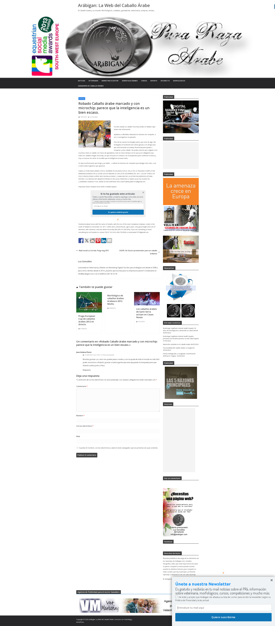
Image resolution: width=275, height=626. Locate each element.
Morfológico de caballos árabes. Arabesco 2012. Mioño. (115, 299)
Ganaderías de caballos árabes (91, 86)
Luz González (94, 117)
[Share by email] (109, 240)
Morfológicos (179, 81)
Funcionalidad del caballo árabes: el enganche (179, 348)
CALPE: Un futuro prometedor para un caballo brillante (138, 252)
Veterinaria (93, 81)
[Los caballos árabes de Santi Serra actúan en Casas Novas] (147, 293)
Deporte (153, 81)
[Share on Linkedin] (103, 240)
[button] (117, 194)
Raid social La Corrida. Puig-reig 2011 (94, 250)
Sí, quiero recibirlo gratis (118, 212)
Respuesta (87, 370)
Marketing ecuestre (110, 81)
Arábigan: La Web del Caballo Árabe (114, 5)
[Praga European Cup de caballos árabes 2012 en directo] (89, 293)
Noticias (81, 81)
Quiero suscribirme (223, 617)
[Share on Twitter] (86, 240)
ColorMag (127, 619)
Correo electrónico (84, 426)
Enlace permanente (108, 355)
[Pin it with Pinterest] (98, 240)
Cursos (144, 81)
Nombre (80, 415)
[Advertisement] (181, 155)
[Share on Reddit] (92, 240)
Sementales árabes (130, 81)
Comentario (82, 386)
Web (78, 436)
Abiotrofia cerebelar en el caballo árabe (176, 344)
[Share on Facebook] (81, 240)
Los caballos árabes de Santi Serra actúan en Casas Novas (146, 313)
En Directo (165, 81)
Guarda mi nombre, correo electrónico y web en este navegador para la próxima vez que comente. (118, 448)
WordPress (80, 622)
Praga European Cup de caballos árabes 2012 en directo (86, 320)
